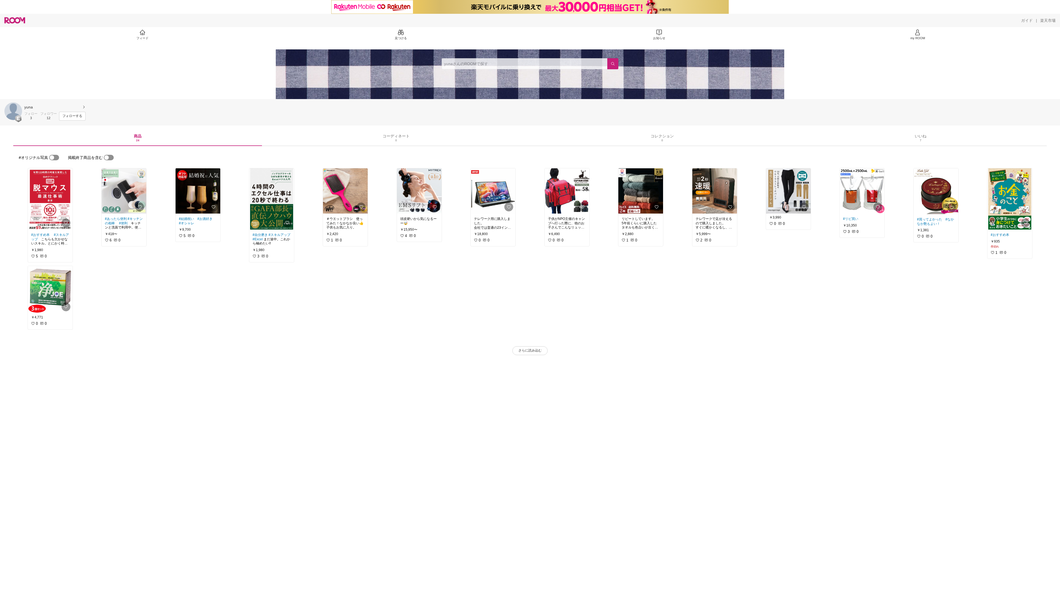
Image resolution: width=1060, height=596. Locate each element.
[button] (13, 111)
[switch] (54, 157)
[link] (50, 199)
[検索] (612, 63)
